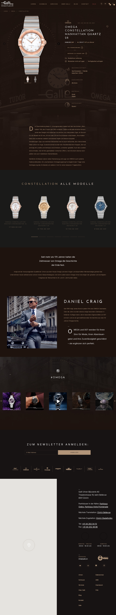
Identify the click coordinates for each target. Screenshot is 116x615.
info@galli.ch (83, 559)
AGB (97, 580)
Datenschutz (100, 575)
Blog (76, 4)
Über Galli (65, 4)
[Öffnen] (12, 401)
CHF (69, 42)
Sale (94, 4)
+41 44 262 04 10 (89, 524)
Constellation (24, 11)
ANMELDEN (74, 452)
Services (54, 4)
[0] (109, 3)
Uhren (6, 11)
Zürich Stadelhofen (104, 518)
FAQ (97, 590)
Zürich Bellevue (103, 512)
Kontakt (85, 4)
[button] (58, 43)
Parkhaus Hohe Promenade (96, 507)
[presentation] (114, 207)
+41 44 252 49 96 (90, 527)
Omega (13, 11)
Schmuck (43, 4)
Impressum (99, 585)
